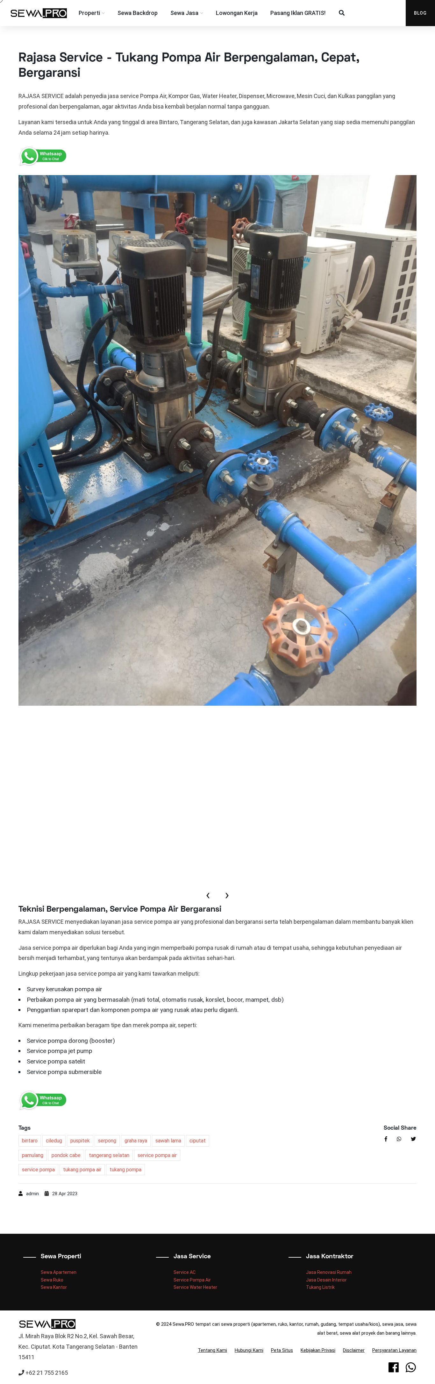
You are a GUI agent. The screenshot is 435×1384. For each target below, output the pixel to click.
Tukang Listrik (320, 1287)
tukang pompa (125, 1170)
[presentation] (208, 896)
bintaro (30, 1141)
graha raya (136, 1141)
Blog (420, 13)
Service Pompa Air (192, 1279)
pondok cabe (66, 1155)
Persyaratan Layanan (394, 1350)
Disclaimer (354, 1350)
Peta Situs (282, 1350)
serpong (107, 1141)
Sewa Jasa (184, 13)
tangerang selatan (109, 1155)
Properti (89, 13)
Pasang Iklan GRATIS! (297, 13)
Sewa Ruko (52, 1279)
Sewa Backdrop (138, 13)
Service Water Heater (195, 1287)
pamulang (32, 1155)
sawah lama (168, 1141)
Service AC (185, 1272)
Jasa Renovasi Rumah (329, 1272)
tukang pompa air (82, 1170)
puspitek (80, 1141)
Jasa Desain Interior (326, 1279)
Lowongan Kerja (237, 13)
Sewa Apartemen (58, 1272)
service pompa (38, 1170)
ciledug (54, 1141)
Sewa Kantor (54, 1287)
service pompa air (157, 1155)
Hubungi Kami (249, 1350)
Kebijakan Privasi (318, 1350)
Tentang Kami (212, 1350)
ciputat (197, 1141)
